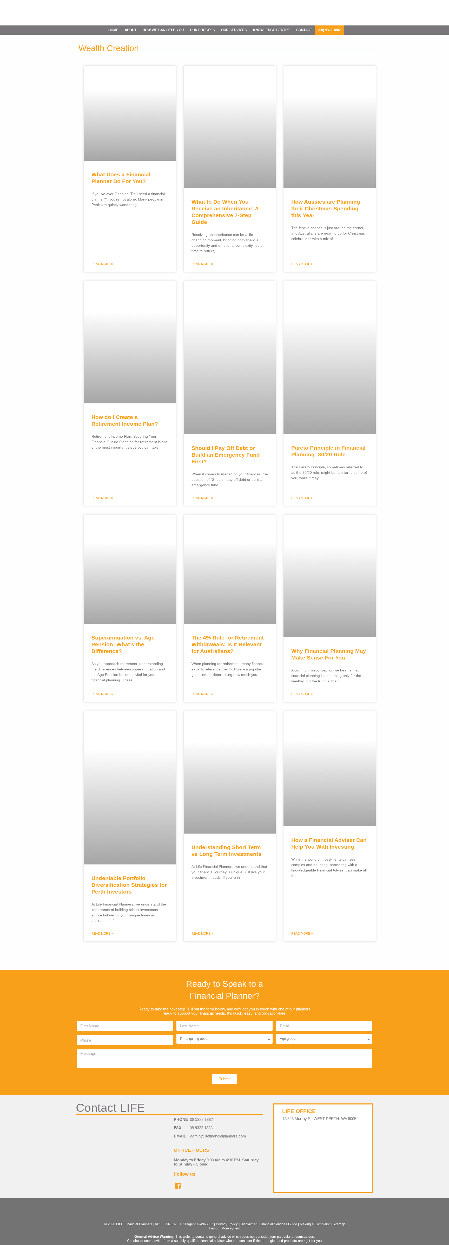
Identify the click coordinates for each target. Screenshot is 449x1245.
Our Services (234, 30)
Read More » (102, 264)
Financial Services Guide (278, 1224)
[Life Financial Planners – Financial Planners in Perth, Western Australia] (224, 13)
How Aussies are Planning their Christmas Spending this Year (325, 208)
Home (113, 30)
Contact (304, 30)
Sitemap (339, 1224)
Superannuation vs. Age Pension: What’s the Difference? (123, 644)
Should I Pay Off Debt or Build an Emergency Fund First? (226, 454)
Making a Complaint (315, 1224)
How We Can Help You (163, 30)
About (130, 30)
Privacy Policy (227, 1224)
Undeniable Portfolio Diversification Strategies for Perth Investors (129, 885)
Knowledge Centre (271, 30)
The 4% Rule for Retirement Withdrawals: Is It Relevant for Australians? (228, 644)
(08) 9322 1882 (329, 30)
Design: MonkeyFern (224, 1228)
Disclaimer (248, 1224)
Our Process (202, 30)
